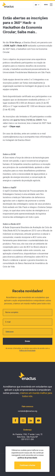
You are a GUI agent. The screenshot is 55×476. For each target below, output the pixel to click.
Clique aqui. (14, 126)
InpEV (12, 45)
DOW (6, 45)
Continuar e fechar (27, 465)
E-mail (7, 322)
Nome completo (11, 312)
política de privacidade (27, 458)
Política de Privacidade (27, 350)
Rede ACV (22, 45)
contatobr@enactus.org (27, 411)
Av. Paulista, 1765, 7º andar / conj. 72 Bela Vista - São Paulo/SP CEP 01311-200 (27, 436)
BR (36, 5)
